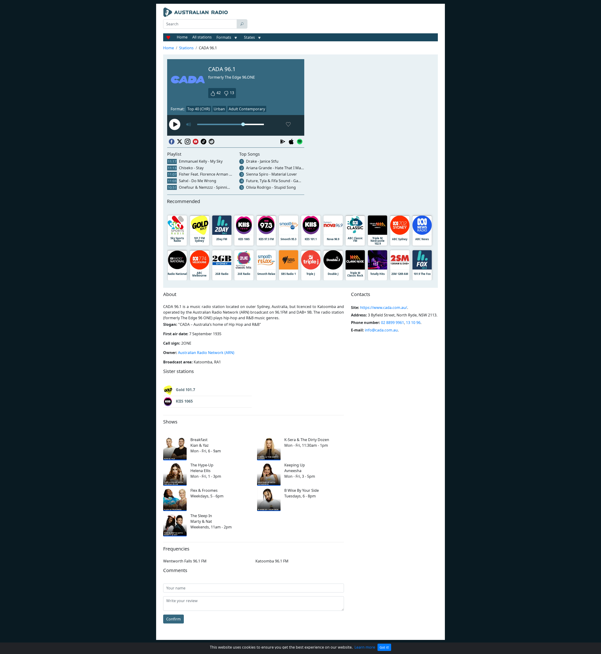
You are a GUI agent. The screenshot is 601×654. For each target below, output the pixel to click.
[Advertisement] (343, 19)
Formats (223, 37)
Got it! (384, 647)
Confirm (173, 619)
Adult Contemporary (247, 109)
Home (182, 37)
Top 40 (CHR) (198, 109)
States (249, 37)
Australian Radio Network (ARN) (206, 352)
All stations (202, 37)
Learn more (364, 647)
